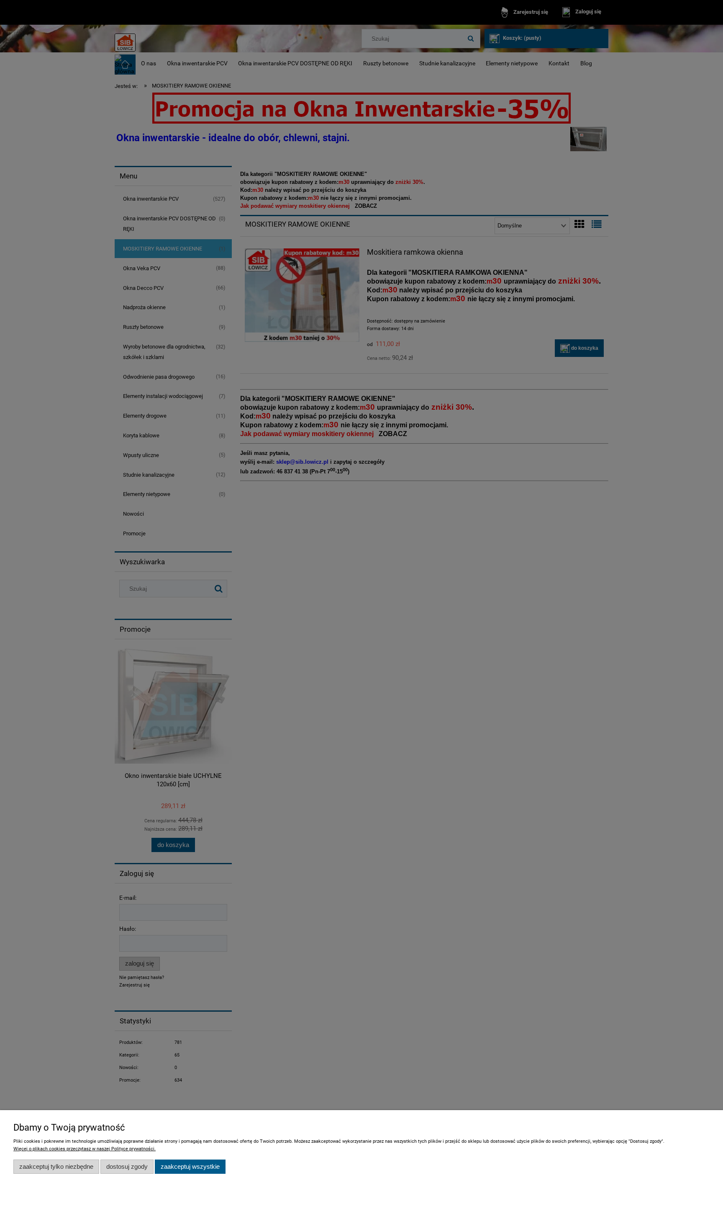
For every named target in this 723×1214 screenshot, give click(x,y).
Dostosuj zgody (127, 1166)
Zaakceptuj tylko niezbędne (56, 1166)
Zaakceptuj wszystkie (190, 1166)
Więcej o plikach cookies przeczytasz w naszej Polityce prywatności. (84, 1149)
